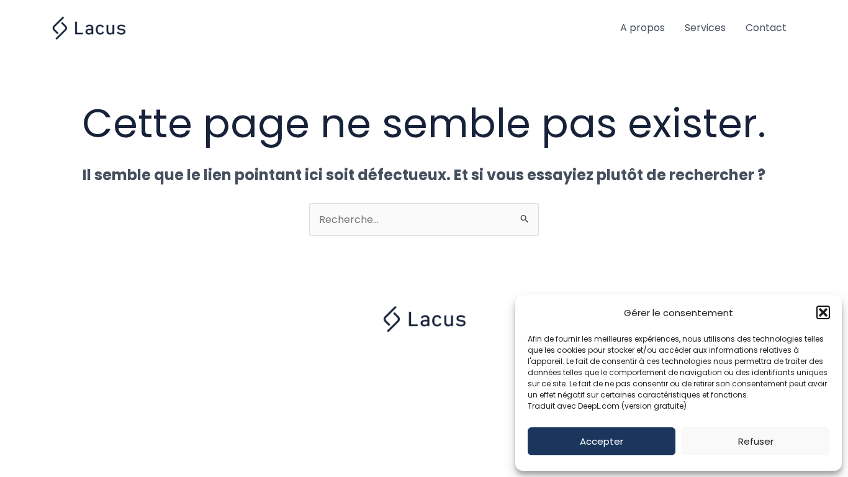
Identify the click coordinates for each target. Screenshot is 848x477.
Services (705, 27)
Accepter (601, 441)
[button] (823, 312)
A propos (642, 27)
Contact (766, 27)
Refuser (756, 441)
